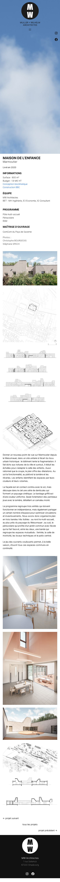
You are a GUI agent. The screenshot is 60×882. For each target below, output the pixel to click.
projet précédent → (47, 830)
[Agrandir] (53, 292)
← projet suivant (11, 818)
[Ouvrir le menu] (30, 29)
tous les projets (30, 824)
